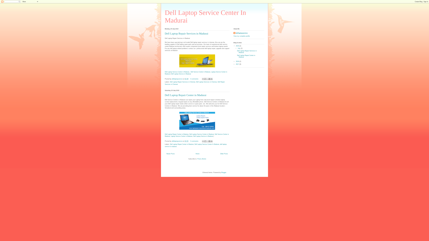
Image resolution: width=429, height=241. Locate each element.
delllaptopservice (242, 33)
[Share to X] (207, 79)
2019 (237, 46)
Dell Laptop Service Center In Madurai (207, 144)
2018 (237, 61)
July (239, 48)
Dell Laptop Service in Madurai (181, 74)
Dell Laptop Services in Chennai (206, 82)
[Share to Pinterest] (211, 79)
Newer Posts (170, 154)
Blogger (223, 172)
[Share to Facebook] (209, 79)
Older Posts (224, 154)
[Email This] (203, 79)
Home (197, 154)
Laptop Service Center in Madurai (181, 136)
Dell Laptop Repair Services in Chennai (182, 82)
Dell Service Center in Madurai (200, 72)
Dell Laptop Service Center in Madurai (177, 72)
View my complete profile (241, 36)
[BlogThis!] (205, 79)
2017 (237, 64)
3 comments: (194, 79)
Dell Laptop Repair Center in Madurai (185, 95)
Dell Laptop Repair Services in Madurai (186, 33)
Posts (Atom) (201, 159)
